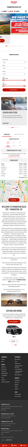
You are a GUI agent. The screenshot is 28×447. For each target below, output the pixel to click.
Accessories (17, 363)
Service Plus (17, 359)
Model (3, 71)
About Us (17, 382)
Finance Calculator (5, 381)
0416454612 (6, 432)
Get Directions (13, 200)
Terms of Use (18, 396)
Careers (16, 384)
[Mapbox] (4, 201)
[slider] (3, 80)
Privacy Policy (18, 394)
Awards (16, 388)
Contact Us (17, 380)
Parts (16, 361)
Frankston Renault (19, 134)
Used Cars (3, 371)
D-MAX (3, 359)
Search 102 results (13, 90)
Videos (16, 386)
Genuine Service (18, 374)
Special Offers (4, 373)
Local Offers (4, 375)
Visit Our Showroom (13, 321)
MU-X (2, 361)
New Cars (3, 367)
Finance (3, 379)
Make (3, 65)
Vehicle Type (5, 59)
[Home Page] (14, 2)
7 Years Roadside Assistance (18, 372)
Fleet (2, 377)
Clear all (14, 57)
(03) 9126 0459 (15, 155)
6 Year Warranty (18, 369)
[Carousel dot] (9, 127)
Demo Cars (3, 369)
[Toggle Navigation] (26, 11)
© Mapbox (25, 201)
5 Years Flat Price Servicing (18, 366)
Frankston (7, 134)
